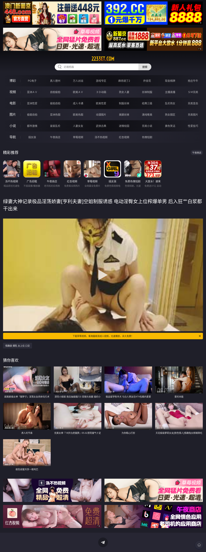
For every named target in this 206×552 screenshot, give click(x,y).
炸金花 (147, 81)
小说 (12, 126)
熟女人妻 (124, 92)
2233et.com (103, 58)
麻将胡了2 (124, 81)
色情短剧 (147, 137)
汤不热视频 (101, 137)
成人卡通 (78, 103)
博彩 (12, 80)
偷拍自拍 (55, 103)
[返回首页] (199, 545)
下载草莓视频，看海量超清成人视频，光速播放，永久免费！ (103, 335)
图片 (12, 114)
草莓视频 (78, 137)
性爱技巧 (193, 126)
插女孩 (32, 137)
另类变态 (193, 103)
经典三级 (147, 103)
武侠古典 (101, 126)
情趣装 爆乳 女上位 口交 (17, 345)
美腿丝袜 (124, 114)
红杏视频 (124, 137)
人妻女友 (78, 126)
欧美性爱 (101, 103)
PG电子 (32, 81)
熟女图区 (170, 114)
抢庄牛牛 (193, 81)
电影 (12, 103)
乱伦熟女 (170, 103)
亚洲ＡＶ (32, 92)
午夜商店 (55, 137)
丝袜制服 (147, 92)
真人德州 (55, 81)
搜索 (144, 67)
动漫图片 (101, 114)
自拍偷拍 (55, 92)
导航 (12, 137)
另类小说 (147, 126)
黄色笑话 (170, 126)
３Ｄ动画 (101, 92)
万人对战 (78, 81)
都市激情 (32, 126)
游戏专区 (101, 81)
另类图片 (193, 114)
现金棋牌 (170, 81)
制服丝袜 (124, 103)
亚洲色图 (55, 114)
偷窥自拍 (32, 114)
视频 (12, 92)
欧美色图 (78, 114)
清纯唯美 (147, 114)
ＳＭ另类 (193, 92)
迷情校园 (124, 126)
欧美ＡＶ (78, 92)
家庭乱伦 (55, 126)
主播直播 (170, 92)
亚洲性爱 (32, 103)
